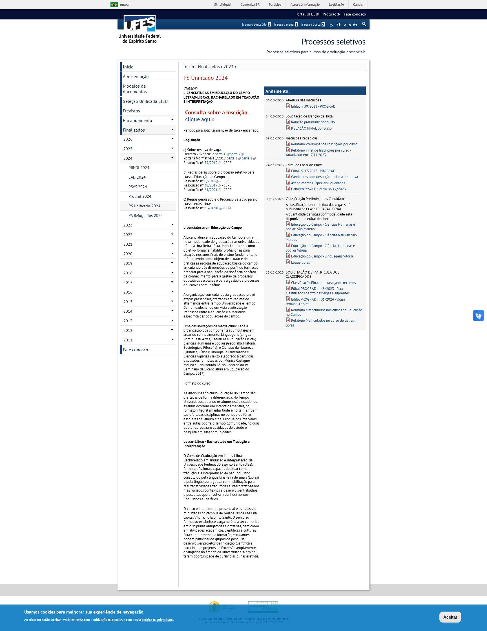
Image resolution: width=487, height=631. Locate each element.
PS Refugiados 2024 (146, 215)
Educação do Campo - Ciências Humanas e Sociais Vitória (320, 248)
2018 (127, 272)
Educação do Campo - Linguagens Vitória (322, 256)
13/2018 (213, 208)
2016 (127, 292)
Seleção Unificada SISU (145, 101)
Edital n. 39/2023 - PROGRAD (313, 106)
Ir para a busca (312, 24)
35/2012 (212, 162)
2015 (127, 301)
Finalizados (209, 66)
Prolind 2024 (140, 196)
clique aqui (200, 119)
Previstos (131, 111)
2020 (127, 253)
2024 (228, 66)
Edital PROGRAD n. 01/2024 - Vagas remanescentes (315, 301)
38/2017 (212, 185)
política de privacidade (157, 619)
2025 (127, 148)
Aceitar (450, 617)
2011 (127, 340)
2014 (127, 311)
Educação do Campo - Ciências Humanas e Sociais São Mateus (320, 226)
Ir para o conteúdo (256, 24)
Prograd (331, 14)
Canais (358, 4)
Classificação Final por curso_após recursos (323, 282)
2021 (127, 244)
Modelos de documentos (135, 88)
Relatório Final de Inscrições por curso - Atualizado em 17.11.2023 (318, 152)
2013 (127, 320)
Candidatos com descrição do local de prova (324, 176)
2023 (127, 225)
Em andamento (137, 120)
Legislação (336, 4)
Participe (275, 4)
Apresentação (136, 76)
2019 (127, 263)
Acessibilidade (332, 24)
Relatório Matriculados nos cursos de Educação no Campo (324, 312)
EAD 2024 (137, 177)
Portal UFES (307, 14)
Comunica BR (250, 4)
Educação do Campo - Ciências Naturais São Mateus (321, 237)
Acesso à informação (305, 4)
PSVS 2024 (138, 186)
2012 (127, 330)
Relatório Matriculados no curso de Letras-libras (320, 322)
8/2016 (211, 181)
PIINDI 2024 (139, 167)
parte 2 (237, 154)
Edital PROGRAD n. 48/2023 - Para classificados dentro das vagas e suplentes (317, 290)
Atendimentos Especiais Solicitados (318, 183)
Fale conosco (355, 14)
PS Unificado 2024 (144, 205)
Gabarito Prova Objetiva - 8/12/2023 (318, 188)
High (338, 25)
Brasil (125, 5)
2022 (127, 234)
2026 (127, 139)
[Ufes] (140, 27)
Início (188, 66)
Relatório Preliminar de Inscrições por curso (324, 144)
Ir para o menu (285, 24)
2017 (127, 282)
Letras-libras (300, 262)
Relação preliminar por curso (313, 122)
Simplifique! (222, 4)
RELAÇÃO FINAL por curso (311, 128)
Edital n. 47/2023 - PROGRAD (313, 170)
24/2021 (212, 189)
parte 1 (222, 154)
